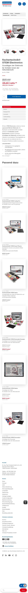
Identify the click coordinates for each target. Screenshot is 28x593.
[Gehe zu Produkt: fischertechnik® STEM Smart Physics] (14, 227)
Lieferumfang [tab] (6, 116)
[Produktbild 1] (6, 51)
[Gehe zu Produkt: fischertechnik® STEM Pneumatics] (14, 418)
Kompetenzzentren (6, 521)
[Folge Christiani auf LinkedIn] (6, 555)
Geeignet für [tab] (6, 111)
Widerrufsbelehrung (7, 487)
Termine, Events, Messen (8, 525)
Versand (4, 483)
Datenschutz (5, 492)
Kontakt (4, 507)
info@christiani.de (10, 474)
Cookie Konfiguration (7, 498)
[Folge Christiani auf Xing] (13, 555)
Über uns (4, 530)
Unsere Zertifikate (8, 546)
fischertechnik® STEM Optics (10, 292)
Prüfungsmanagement (7, 523)
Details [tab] (5, 109)
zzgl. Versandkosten (13, 88)
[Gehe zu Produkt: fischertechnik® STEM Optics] (14, 274)
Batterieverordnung (6, 500)
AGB (3, 485)
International (5, 529)
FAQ (3, 511)
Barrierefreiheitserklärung (8, 503)
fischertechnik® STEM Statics (10, 388)
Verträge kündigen (6, 496)
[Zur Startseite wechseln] (7, 2)
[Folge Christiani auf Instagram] (16, 555)
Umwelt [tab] (5, 119)
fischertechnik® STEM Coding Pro (11, 201)
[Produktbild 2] (14, 51)
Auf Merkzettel (5, 100)
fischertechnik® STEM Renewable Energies (13, 339)
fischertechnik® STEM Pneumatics (11, 437)
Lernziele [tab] (5, 114)
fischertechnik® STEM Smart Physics (12, 246)
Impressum (5, 494)
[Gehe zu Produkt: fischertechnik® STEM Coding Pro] (14, 182)
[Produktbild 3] (22, 51)
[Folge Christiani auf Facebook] (2, 555)
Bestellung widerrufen (7, 513)
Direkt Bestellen (6, 509)
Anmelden (19, 3)
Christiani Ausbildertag (7, 527)
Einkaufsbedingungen (7, 501)
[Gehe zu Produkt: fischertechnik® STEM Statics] (14, 369)
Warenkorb (24, 3)
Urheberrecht (5, 505)
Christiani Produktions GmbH (9, 532)
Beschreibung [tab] (7, 106)
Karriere (4, 519)
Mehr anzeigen (5, 155)
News (3, 481)
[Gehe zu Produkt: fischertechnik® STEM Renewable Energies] (14, 320)
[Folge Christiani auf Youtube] (9, 555)
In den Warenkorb (16, 96)
